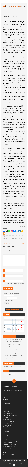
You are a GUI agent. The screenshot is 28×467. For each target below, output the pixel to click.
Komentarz (5, 253)
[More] (4, 233)
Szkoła (16, 238)
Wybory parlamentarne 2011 (9, 439)
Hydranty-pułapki (7, 243)
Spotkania (5, 431)
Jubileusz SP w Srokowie (8, 407)
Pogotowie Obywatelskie (8, 423)
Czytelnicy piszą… (6, 413)
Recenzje (5, 426)
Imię (4, 267)
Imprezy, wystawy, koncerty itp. (8, 238)
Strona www (5, 278)
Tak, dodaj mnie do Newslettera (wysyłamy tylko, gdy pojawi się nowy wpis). (13, 284)
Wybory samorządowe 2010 (9, 441)
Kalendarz (5, 417)
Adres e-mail (5, 272)
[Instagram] (12, 231)
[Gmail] (17, 231)
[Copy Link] (22, 231)
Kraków (23, 243)
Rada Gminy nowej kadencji (9, 444)
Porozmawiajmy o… (7, 425)
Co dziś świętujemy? (7, 405)
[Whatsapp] (9, 231)
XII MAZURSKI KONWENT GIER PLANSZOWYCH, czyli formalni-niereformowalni (13, 357)
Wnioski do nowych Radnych (9, 446)
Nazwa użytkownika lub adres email (12, 293)
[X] (7, 231)
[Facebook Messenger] (14, 231)
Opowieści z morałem (7, 421)
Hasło (5, 297)
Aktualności (20, 236)
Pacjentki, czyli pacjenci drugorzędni (15, 353)
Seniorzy (5, 429)
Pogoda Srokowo (6, 390)
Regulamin (5, 397)
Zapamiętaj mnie (9, 300)
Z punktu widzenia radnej (8, 409)
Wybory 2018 (6, 437)
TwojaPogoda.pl (18, 390)
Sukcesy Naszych (6, 433)
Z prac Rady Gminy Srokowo (9, 450)
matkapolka (14, 236)
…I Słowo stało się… (12, 346)
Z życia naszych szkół (7, 454)
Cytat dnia (5, 411)
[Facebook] (4, 231)
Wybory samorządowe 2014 (9, 448)
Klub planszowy (6, 419)
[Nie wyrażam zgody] (26, 463)
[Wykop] (19, 231)
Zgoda (14, 464)
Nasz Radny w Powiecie (8, 442)
